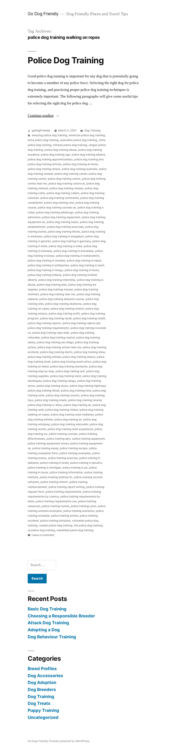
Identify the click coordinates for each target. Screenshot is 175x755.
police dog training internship (56, 279)
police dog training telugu (59, 380)
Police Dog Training (66, 60)
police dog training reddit (89, 318)
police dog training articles (45, 164)
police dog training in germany (71, 241)
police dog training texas (52, 385)
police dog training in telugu (45, 270)
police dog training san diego (55, 342)
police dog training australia (79, 169)
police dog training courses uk (57, 207)
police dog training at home (80, 164)
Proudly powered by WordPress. (69, 741)
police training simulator (55, 520)
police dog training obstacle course (61, 299)
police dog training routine (58, 337)
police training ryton (83, 506)
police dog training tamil (65, 376)
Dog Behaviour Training (52, 636)
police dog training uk (77, 405)
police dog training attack (44, 169)
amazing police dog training (49, 135)
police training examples (75, 453)
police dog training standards (69, 366)
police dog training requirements (48, 328)
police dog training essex (62, 222)
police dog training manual (56, 289)
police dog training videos (61, 409)
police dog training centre (64, 178)
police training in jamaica (86, 462)
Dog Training (92, 130)
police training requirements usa (56, 501)
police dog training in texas (82, 270)
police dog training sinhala (44, 357)
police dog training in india (65, 246)
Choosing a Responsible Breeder (61, 615)
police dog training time (76, 390)
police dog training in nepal (84, 260)
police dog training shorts (56, 352)
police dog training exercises (65, 226)
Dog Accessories (45, 675)
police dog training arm (89, 159)
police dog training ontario (67, 308)
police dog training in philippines (48, 265)
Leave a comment (43, 535)
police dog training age (55, 154)
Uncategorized (43, 717)
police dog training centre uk (66, 183)
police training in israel (54, 462)
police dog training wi (68, 419)
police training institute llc (56, 477)
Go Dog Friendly (43, 13)
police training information (66, 472)
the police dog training (88, 525)
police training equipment (88, 438)
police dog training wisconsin (69, 424)
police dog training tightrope (88, 385)
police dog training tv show (45, 405)
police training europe (74, 448)
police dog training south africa (71, 361)
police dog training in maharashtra (77, 255)
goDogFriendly (41, 130)
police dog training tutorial (85, 400)
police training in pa (75, 467)
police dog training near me (57, 294)
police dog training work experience (70, 429)
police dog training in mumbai (46, 260)
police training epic (58, 438)
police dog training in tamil (87, 265)
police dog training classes (66, 188)
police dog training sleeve (79, 357)
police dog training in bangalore (64, 236)
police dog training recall (56, 318)
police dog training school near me (59, 347)
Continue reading (43, 115)
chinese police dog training (70, 145)
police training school (64, 515)
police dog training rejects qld (81, 323)
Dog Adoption (42, 682)
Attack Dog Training (48, 622)
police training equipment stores (48, 443)
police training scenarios (78, 511)
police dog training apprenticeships (50, 159)
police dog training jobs (52, 284)
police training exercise (63, 458)
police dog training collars (62, 193)
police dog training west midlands (72, 414)
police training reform (54, 482)
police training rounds (55, 506)
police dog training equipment (61, 217)
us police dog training (41, 530)
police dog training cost (59, 202)
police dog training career (71, 173)
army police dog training (43, 140)
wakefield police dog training (75, 530)
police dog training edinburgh (54, 212)
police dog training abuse (61, 149)
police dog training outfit (64, 313)
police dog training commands (59, 198)
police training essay (45, 448)
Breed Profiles (42, 668)
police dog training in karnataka (73, 251)
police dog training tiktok (43, 390)
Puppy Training (43, 710)
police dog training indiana (44, 275)
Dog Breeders (42, 689)
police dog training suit (70, 371)
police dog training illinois (64, 231)
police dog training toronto (62, 395)
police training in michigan (44, 467)
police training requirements (63, 491)
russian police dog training (55, 525)
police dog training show (89, 352)
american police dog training (87, 135)
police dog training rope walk (50, 332)
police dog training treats (51, 400)
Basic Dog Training (47, 608)
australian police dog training (78, 140)
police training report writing (67, 487)
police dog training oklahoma (63, 303)
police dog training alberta (88, 154)
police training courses (63, 434)
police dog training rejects (44, 323)
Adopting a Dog (44, 629)
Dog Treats (39, 703)
